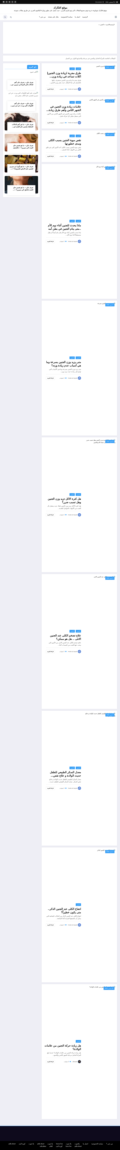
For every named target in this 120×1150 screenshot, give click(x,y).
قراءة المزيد (50, 89)
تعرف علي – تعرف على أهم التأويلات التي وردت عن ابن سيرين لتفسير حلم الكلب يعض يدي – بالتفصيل (22, 104)
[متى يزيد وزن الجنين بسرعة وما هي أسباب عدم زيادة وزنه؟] (99, 368)
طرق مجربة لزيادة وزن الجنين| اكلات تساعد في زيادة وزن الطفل (64, 74)
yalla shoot (40, 1144)
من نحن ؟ (42, 17)
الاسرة (78, 68)
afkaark (75, 1062)
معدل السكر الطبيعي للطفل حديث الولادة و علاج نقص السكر (65, 773)
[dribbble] (9, 2)
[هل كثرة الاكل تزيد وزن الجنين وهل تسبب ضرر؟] (99, 505)
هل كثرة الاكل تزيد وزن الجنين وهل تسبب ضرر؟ (64, 500)
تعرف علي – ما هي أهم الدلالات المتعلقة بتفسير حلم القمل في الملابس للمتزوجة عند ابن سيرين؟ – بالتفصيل (22, 125)
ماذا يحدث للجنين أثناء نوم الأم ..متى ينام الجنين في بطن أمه (64, 227)
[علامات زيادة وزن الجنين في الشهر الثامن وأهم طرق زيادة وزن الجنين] (102, 100)
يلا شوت (68, 1144)
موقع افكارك (60, 7)
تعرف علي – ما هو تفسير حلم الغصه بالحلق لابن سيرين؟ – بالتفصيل (23, 188)
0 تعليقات (61, 89)
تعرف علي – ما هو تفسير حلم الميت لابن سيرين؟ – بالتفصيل (23, 146)
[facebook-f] (15, 2)
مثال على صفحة (53, 17)
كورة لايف (22, 1144)
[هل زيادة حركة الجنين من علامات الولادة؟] (99, 1051)
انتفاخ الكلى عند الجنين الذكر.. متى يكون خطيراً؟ (64, 910)
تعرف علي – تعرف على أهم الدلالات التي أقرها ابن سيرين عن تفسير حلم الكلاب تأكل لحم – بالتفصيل (22, 83)
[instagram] (7, 2)
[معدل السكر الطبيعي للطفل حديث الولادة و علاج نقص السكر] (99, 778)
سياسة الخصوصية (66, 17)
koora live (59, 1144)
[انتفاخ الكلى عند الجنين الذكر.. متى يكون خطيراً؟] (99, 915)
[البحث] (11, 17)
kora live (68, 1146)
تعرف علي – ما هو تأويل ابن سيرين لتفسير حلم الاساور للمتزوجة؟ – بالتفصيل (21, 167)
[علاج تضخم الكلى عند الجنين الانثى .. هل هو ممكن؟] (99, 641)
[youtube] (4, 2)
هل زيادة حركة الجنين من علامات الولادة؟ (63, 1047)
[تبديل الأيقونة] (115, 17)
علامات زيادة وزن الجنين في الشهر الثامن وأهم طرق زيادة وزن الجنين (65, 108)
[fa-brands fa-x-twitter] (12, 2)
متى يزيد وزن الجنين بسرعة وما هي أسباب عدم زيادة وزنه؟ (63, 363)
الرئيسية (85, 17)
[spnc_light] (5, 17)
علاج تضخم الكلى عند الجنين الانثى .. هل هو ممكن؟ (65, 637)
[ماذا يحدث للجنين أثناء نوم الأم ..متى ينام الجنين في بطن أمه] (99, 231)
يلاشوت (77, 1144)
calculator (43, 1146)
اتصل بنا (77, 17)
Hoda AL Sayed (72, 89)
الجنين (72, 68)
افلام (51, 1146)
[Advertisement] (60, 39)
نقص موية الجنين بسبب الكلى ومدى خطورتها (64, 141)
